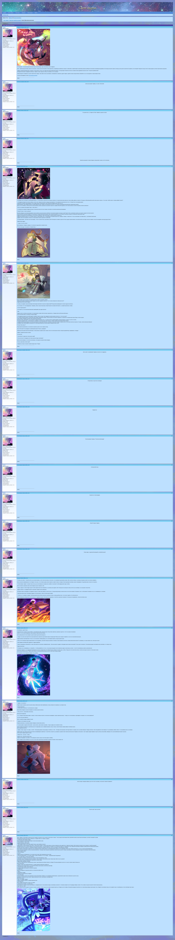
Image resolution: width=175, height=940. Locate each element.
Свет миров (6, 20)
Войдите (10, 17)
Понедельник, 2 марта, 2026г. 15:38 (23, 406)
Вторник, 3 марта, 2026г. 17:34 (22, 578)
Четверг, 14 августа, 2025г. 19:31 (23, 263)
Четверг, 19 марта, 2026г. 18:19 (22, 807)
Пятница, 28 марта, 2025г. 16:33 (22, 110)
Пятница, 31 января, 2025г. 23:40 (23, 81)
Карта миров (10, 12)
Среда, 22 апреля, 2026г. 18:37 (22, 835)
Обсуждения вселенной (33, 75)
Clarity (4, 27)
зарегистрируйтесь (17, 17)
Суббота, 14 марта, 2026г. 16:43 (22, 779)
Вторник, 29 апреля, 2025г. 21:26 (22, 138)
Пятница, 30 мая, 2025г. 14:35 (22, 166)
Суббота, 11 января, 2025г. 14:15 (23, 27)
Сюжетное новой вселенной (15, 20)
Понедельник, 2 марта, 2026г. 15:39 (23, 435)
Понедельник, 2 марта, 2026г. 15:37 (23, 378)
